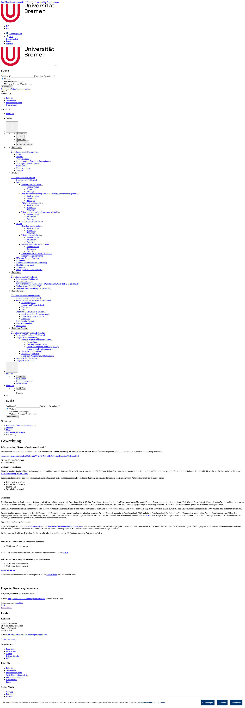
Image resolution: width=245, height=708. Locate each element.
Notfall (9, 654)
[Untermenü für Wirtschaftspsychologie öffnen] (41, 235)
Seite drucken (6, 607)
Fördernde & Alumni (14, 677)
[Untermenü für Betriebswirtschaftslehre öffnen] (42, 185)
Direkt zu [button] (10, 386)
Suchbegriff (6, 76)
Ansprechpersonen (8, 639)
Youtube (9, 692)
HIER (148, 515)
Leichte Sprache (12, 656)
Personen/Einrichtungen (13, 81)
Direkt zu (10, 114)
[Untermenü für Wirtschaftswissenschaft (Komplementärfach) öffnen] (59, 212)
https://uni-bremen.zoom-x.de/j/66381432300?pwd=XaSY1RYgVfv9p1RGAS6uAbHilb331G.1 (40, 456)
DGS (8, 658)
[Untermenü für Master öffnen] (23, 224)
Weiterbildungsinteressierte (17, 675)
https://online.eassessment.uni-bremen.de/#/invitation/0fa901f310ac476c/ (52, 526)
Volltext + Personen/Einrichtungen (18, 84)
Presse (8, 682)
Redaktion (19, 603)
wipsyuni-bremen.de (26, 598)
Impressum (10, 649)
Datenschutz (11, 651)
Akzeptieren (236, 702)
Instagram (10, 694)
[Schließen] (12, 150)
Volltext (7, 79)
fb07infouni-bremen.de (27, 635)
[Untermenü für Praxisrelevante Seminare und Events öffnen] (52, 340)
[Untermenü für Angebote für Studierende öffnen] (38, 338)
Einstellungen (207, 702)
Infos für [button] (9, 374)
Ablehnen (222, 702)
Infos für (9, 98)
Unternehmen (11, 105)
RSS (3, 605)
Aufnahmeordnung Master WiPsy (14, 473)
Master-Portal (51, 575)
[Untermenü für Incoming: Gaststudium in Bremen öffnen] (45, 312)
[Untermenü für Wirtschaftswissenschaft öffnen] (42, 203)
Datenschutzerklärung (146, 702)
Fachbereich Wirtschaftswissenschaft (15, 89)
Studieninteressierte (14, 103)
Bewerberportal (8, 570)
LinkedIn (10, 696)
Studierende (11, 100)
